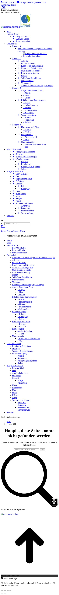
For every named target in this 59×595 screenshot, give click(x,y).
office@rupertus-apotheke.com (32, 2)
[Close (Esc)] (2, 590)
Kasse (22, 231)
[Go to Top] (29, 573)
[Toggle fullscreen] (8, 590)
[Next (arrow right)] (5, 593)
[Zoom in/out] (10, 590)
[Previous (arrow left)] (2, 593)
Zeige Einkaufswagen (10, 231)
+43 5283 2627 (10, 2)
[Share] (5, 590)
